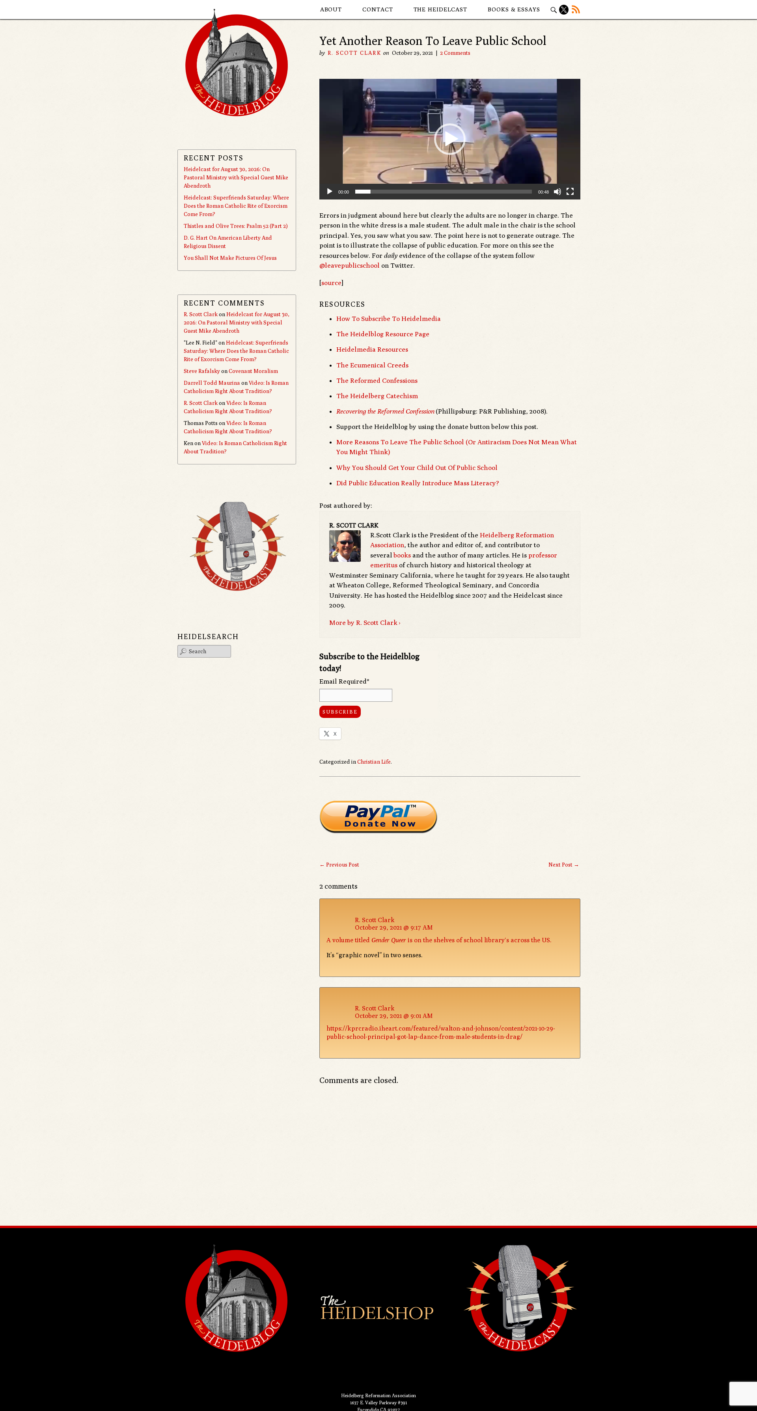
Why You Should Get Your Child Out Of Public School (417, 468)
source (331, 283)
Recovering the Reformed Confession (385, 411)
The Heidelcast (441, 9)
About (331, 9)
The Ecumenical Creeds (372, 365)
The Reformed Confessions (377, 380)
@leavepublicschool (349, 265)
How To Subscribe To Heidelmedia (388, 318)
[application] (449, 139)
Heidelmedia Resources (372, 349)
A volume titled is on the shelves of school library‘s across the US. (439, 940)
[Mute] (557, 192)
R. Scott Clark (354, 53)
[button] (450, 139)
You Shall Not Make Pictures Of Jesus (230, 258)
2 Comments (455, 53)
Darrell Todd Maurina (212, 383)
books (402, 555)
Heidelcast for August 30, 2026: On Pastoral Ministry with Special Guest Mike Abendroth (236, 177)
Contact (377, 9)
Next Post (563, 864)
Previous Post (339, 864)
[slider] (443, 192)
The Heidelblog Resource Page (382, 334)
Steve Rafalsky (202, 371)
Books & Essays (514, 9)
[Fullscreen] (570, 192)
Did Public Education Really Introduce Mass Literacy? (417, 483)
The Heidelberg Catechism (377, 396)
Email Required (344, 681)
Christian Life (374, 762)
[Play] (330, 192)
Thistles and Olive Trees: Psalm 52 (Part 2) (236, 226)
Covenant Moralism (253, 371)
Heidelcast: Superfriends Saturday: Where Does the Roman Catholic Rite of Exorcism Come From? (236, 205)
